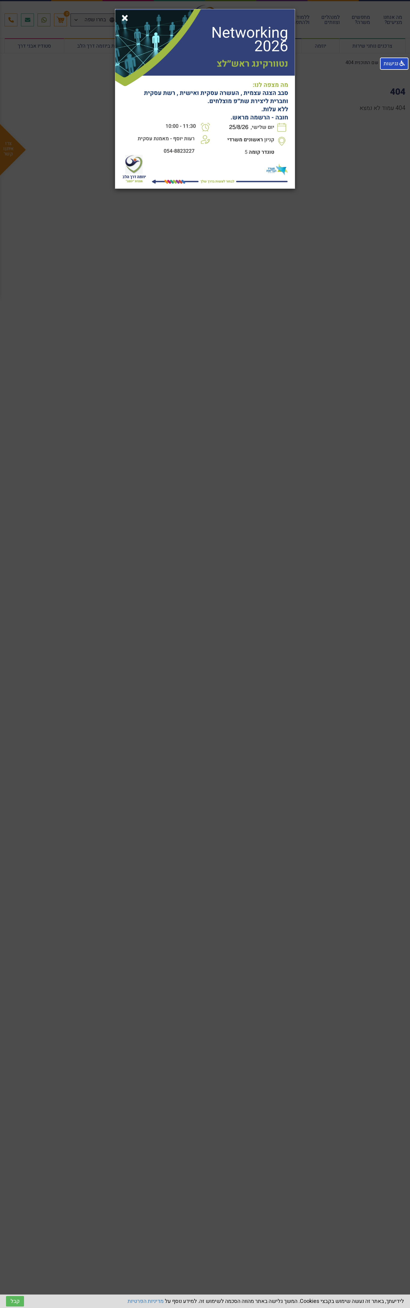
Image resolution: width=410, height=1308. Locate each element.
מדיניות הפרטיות (146, 1301)
